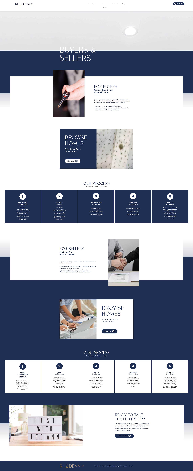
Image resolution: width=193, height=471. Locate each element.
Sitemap (130, 466)
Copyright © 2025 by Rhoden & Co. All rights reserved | (111, 466)
